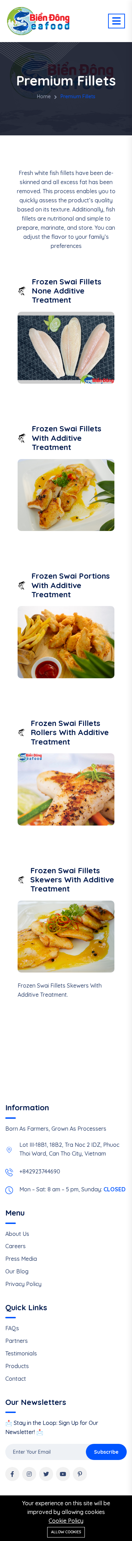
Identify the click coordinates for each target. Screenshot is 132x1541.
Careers (15, 1246)
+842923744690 (39, 1171)
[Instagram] (29, 1474)
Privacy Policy (23, 1283)
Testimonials (21, 1353)
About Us (17, 1233)
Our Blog (17, 1271)
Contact (15, 1378)
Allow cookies (66, 1531)
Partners (16, 1340)
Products (17, 1366)
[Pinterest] (80, 1474)
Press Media (21, 1258)
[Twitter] (46, 1474)
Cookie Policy (66, 1520)
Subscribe (106, 1452)
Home (44, 96)
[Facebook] (12, 1474)
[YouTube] (63, 1474)
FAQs (12, 1328)
